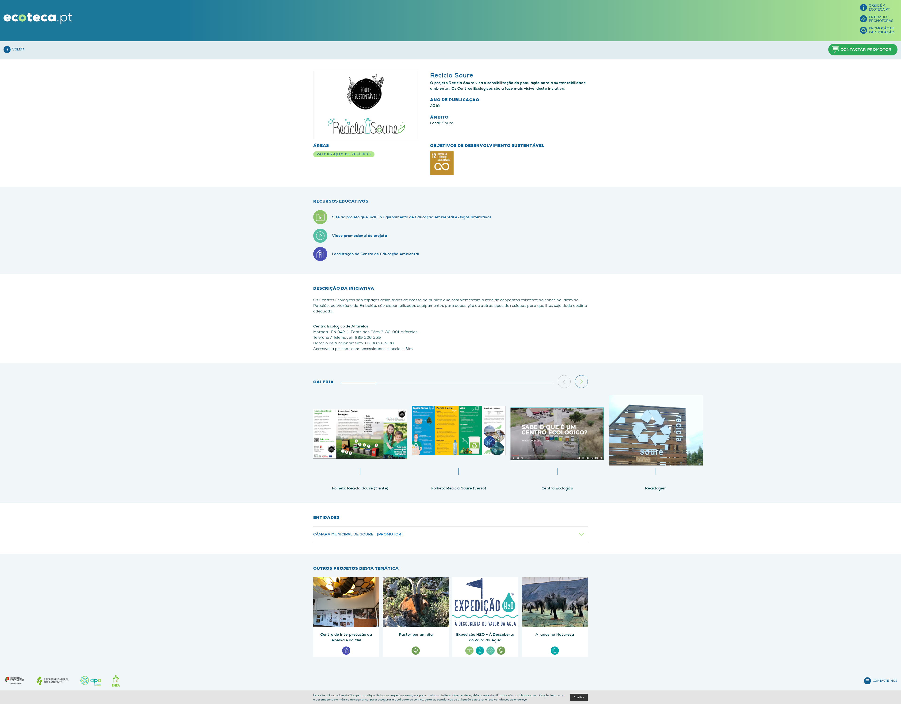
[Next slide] (581, 381)
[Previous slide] (564, 381)
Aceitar (578, 697)
